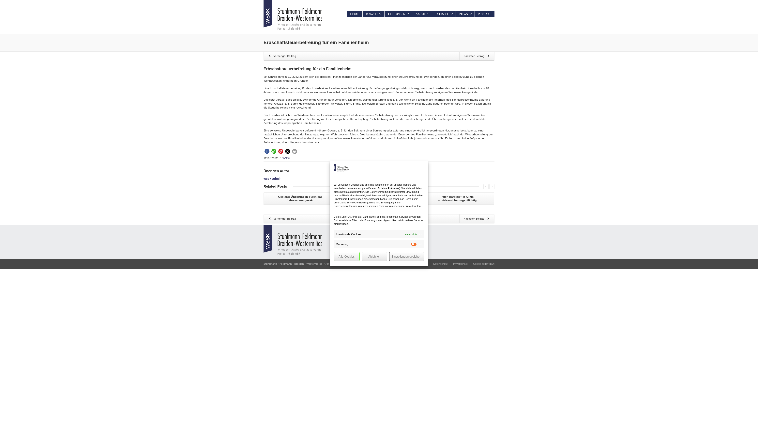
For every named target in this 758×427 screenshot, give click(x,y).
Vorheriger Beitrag (284, 56)
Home (354, 14)
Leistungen (396, 14)
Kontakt (484, 14)
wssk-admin (272, 178)
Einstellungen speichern (406, 256)
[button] (267, 151)
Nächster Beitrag (474, 56)
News (463, 14)
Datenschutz (440, 263)
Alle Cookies (347, 256)
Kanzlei (372, 14)
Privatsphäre (460, 263)
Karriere (422, 14)
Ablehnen (374, 256)
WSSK (286, 158)
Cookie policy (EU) (483, 263)
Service (443, 14)
